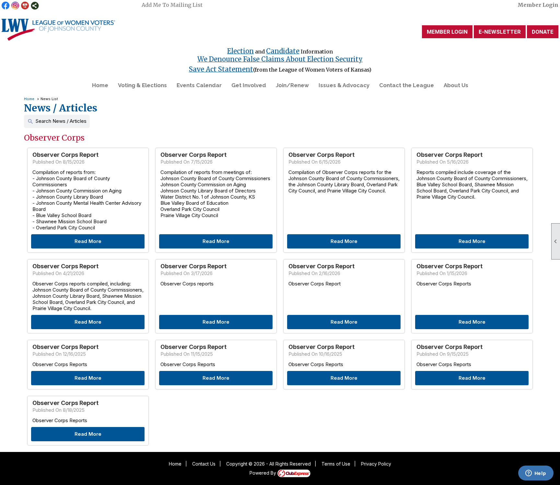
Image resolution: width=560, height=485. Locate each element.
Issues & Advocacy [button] (344, 85)
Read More (88, 241)
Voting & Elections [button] (142, 85)
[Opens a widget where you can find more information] (536, 474)
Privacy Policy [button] (376, 464)
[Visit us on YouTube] (25, 6)
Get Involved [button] (248, 85)
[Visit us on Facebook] (6, 6)
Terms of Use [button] (335, 464)
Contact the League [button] (406, 85)
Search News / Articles (57, 121)
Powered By (263, 473)
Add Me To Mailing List (172, 5)
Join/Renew (292, 85)
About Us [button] (456, 85)
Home (100, 85)
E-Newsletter (500, 32)
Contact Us (204, 464)
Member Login (538, 5)
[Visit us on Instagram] (15, 6)
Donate (543, 32)
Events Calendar (199, 85)
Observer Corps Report (65, 154)
